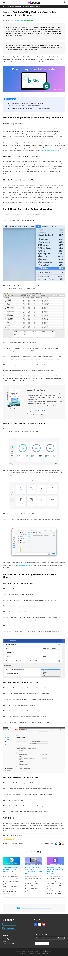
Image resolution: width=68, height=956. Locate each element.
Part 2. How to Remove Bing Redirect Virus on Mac (24, 106)
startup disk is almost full (26, 565)
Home (4, 6)
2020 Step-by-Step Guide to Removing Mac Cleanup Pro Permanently (55, 870)
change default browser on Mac (51, 150)
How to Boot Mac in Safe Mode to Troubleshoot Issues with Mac (33, 870)
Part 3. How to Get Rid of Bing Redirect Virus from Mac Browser (28, 108)
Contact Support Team (8, 943)
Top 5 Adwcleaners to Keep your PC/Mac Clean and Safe (10, 869)
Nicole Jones (19, 20)
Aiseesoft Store (10, 928)
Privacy (27, 951)
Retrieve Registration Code (9, 939)
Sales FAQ (5, 941)
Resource (10, 6)
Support (32, 951)
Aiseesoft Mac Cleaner (36, 390)
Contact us (48, 951)
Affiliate (43, 951)
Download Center (10, 924)
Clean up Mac (17, 6)
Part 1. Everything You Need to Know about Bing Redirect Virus (28, 103)
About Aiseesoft (21, 951)
